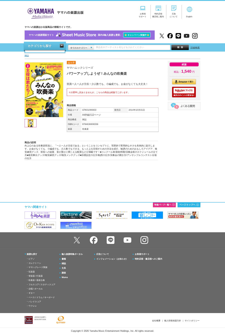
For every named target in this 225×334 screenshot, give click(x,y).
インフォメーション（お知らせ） (112, 259)
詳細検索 (195, 47)
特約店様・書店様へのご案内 (148, 259)
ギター (31, 293)
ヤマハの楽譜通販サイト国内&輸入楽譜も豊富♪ (89, 34)
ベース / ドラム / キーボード (41, 297)
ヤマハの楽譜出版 (54, 12)
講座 (64, 273)
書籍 (64, 259)
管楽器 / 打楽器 (35, 276)
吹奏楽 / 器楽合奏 (36, 280)
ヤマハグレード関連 (37, 267)
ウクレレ (32, 306)
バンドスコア (34, 301)
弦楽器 (31, 271)
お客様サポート (142, 254)
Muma (65, 277)
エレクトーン (34, 263)
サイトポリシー (192, 320)
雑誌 (64, 263)
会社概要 (156, 320)
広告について (102, 254)
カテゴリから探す (40, 46)
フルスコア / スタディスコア (41, 284)
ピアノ (31, 259)
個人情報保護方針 (172, 320)
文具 (64, 268)
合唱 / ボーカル (35, 289)
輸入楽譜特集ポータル (72, 254)
